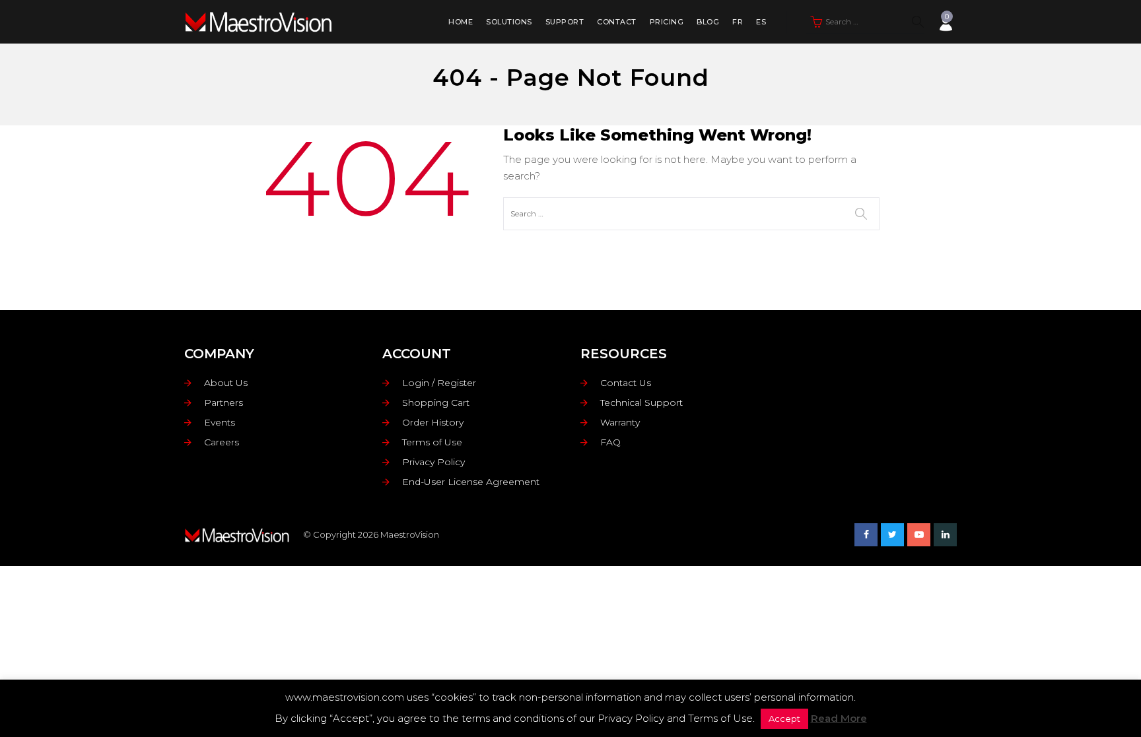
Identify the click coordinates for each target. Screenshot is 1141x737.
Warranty (620, 422)
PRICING (667, 21)
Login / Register (439, 383)
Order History (433, 422)
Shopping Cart (435, 402)
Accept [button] (784, 718)
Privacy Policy (433, 462)
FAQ (610, 442)
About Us (226, 383)
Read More (839, 718)
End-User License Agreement (470, 482)
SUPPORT (564, 21)
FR (737, 21)
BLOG (708, 21)
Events (219, 422)
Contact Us (625, 383)
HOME (460, 21)
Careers (221, 442)
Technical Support (641, 402)
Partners (223, 402)
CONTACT (617, 21)
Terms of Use (432, 442)
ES (761, 21)
